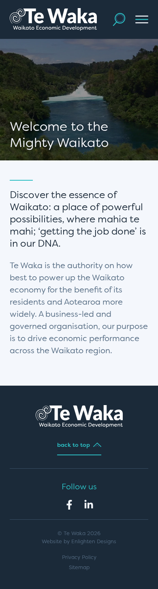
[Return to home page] (53, 19)
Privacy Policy (79, 557)
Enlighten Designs (93, 541)
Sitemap (79, 567)
